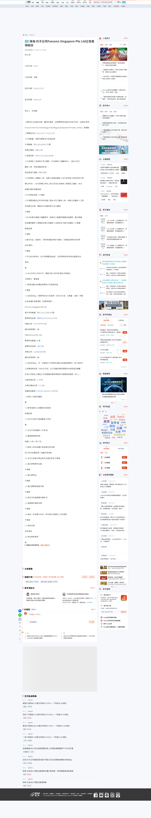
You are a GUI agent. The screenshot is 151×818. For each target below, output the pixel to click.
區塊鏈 (82, 6)
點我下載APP (45, 545)
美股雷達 (109, 177)
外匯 (62, 2)
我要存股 (91, 577)
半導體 (107, 468)
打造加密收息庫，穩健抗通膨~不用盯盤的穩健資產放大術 (117, 238)
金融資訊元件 (65, 793)
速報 (61, 6)
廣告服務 (58, 793)
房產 (88, 6)
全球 (67, 2)
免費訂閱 (123, 612)
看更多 (92, 587)
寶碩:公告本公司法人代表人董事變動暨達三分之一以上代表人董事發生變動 (42, 637)
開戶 (125, 342)
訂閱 (90, 2)
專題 (104, 6)
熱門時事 (55, 6)
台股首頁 (84, 577)
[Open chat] (19, 639)
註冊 (124, 2)
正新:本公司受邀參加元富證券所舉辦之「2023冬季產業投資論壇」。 (79, 637)
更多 (124, 44)
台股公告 (32, 35)
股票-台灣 (109, 353)
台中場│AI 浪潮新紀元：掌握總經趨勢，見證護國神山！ (117, 221)
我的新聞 (116, 6)
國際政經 (109, 164)
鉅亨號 (85, 2)
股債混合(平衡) (110, 345)
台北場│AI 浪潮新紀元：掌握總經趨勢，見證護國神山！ (117, 230)
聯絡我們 (73, 793)
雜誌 (109, 6)
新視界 (99, 6)
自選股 (123, 6)
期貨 (76, 6)
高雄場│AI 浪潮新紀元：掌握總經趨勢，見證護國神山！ (117, 246)
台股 (42, 2)
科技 (42, 6)
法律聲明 (89, 793)
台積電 (107, 462)
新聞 (37, 2)
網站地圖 (83, 793)
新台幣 (40, 391)
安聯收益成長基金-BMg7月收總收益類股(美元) (110, 341)
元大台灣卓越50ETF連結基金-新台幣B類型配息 (111, 358)
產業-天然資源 (110, 335)
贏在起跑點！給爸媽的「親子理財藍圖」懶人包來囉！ (50, 577)
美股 (47, 2)
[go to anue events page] (115, 2)
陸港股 (52, 2)
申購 (125, 332)
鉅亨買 (79, 2)
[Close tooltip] (34, 638)
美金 (37, 155)
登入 (121, 2)
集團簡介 (52, 793)
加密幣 (73, 2)
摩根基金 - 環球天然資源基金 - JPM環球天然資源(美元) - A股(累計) (110, 331)
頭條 (27, 6)
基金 (58, 2)
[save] (19, 634)
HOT (108, 220)
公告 (26, 35)
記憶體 (107, 457)
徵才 (78, 793)
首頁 (33, 2)
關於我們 (45, 793)
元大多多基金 (104, 350)
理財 (93, 6)
